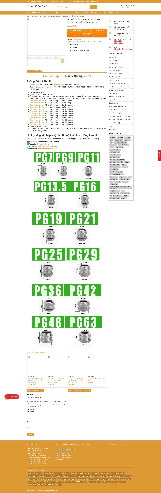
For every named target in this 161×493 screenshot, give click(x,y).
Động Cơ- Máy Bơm (115, 73)
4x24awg (127, 137)
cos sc (112, 147)
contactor (127, 140)
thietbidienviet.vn (43, 144)
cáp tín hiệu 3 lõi (115, 152)
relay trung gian (114, 191)
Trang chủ (59, 12)
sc (110, 195)
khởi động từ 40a (125, 179)
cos (111, 142)
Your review (31, 411)
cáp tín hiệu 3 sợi (115, 154)
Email (29, 428)
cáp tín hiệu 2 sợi (115, 150)
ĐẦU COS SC (117, 195)
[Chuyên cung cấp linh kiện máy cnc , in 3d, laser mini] (37, 6)
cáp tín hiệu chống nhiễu (117, 159)
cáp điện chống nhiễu (116, 162)
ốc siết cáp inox (76, 41)
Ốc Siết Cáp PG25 (55, 76)
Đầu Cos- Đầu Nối (82, 12)
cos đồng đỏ (119, 147)
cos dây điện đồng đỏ (120, 142)
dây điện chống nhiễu (116, 172)
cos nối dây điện (123, 145)
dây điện (124, 167)
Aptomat (111, 93)
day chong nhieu (115, 164)
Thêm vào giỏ (76, 30)
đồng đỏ (123, 198)
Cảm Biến (94, 12)
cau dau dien (118, 140)
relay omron (113, 184)
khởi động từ (113, 179)
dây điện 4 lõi (114, 169)
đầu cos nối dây (114, 198)
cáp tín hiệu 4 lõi (115, 157)
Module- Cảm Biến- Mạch (116, 106)
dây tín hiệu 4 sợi (115, 167)
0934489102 (14, 397)
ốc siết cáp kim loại (87, 41)
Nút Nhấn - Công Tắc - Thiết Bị (118, 116)
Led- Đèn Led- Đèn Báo (116, 83)
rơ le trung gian (125, 193)
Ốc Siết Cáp (46, 16)
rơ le (122, 191)
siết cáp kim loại (58, 85)
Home (29, 16)
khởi (130, 177)
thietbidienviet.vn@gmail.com (46, 146)
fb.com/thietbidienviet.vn (48, 148)
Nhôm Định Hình (114, 113)
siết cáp (99, 41)
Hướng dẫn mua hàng (96, 30)
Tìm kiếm (93, 7)
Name (29, 422)
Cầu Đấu (111, 57)
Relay (103, 12)
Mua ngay (31, 376)
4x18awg (112, 137)
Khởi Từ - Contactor (115, 96)
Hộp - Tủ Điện (113, 80)
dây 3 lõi (124, 164)
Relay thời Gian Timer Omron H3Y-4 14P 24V (120, 187)
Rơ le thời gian (114, 193)
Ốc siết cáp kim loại (37, 101)
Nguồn (111, 100)
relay (111, 181)
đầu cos (125, 195)
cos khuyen (113, 145)
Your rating (30, 409)
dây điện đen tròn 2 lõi (116, 174)
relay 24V (125, 181)
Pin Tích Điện (113, 123)
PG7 (95, 41)
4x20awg (120, 137)
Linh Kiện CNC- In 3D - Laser (117, 86)
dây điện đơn (114, 177)
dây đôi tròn (123, 177)
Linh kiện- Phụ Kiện (115, 12)
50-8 (111, 140)
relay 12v (117, 181)
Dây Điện (70, 12)
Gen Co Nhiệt (113, 77)
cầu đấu (127, 162)
